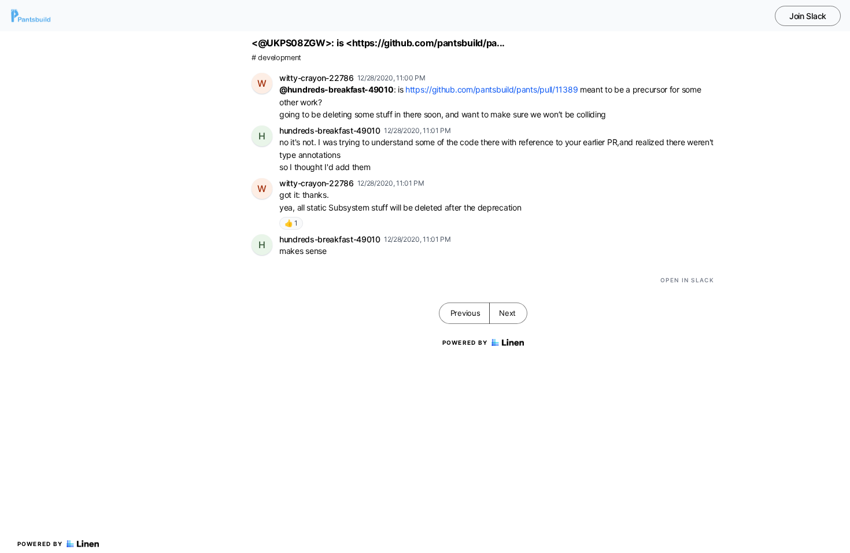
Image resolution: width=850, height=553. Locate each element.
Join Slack (807, 16)
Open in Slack (687, 279)
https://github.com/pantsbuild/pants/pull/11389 (491, 89)
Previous (465, 313)
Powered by (40, 543)
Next (507, 313)
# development (276, 57)
